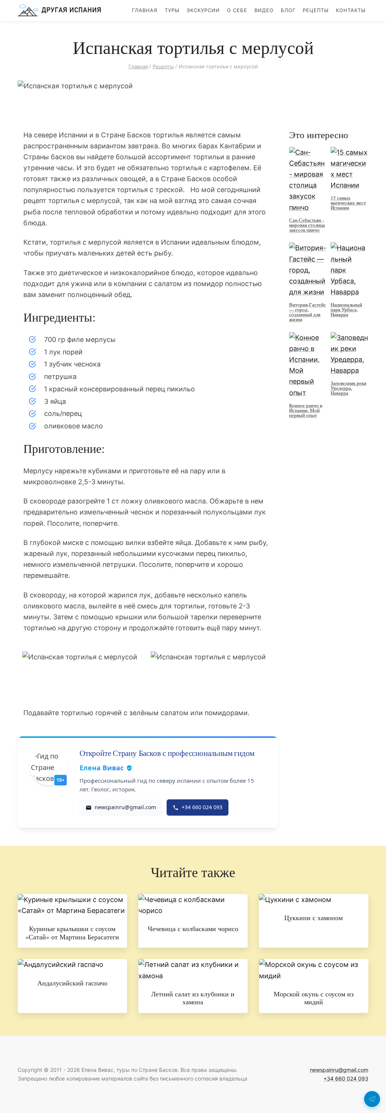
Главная (145, 10)
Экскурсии (203, 10)
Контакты (351, 10)
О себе (237, 10)
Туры (172, 10)
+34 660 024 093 (345, 1078)
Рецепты (316, 10)
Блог (288, 10)
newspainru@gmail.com (339, 1070)
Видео (264, 10)
